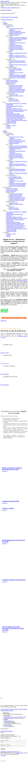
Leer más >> (5, 471)
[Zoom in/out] (5, 760)
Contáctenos (17, 699)
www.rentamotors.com (8, 726)
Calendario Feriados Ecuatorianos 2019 (13, 580)
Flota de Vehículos (14, 709)
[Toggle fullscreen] (4, 760)
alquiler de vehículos (22, 280)
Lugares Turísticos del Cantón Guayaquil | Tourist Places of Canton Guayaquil (13, 628)
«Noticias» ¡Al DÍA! (8, 508)
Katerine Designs (19, 752)
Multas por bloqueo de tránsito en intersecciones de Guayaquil (12, 468)
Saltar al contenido (5, 1)
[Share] (2, 760)
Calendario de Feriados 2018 (10, 501)
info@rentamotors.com (8, 721)
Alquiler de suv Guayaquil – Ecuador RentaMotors (14, 390)
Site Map (21, 709)
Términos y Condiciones (16, 697)
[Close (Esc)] (1, 760)
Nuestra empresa (5, 697)
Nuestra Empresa (5, 709)
